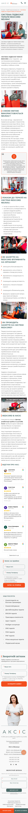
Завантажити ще (14, 555)
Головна (3, 9)
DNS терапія (10, 628)
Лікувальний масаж (12, 643)
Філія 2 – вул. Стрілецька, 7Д (14, 752)
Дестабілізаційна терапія (14, 610)
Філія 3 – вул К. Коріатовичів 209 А (14, 754)
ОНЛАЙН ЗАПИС (7, 810)
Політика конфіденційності (14, 741)
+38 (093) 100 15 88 (14, 759)
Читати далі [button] (7, 500)
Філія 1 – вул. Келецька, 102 (14, 750)
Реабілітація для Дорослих (12, 9)
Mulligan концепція (12, 625)
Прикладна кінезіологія (14, 617)
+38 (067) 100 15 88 (14, 757)
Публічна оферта (14, 743)
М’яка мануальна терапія (14, 639)
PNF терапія (9, 636)
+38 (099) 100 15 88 (14, 761)
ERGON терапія (11, 613)
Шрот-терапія (10, 621)
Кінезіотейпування (12, 606)
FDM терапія (10, 632)
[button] (25, 3)
